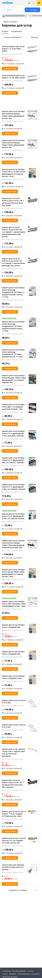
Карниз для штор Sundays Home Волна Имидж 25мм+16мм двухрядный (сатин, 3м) (13, 114)
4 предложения (10, 191)
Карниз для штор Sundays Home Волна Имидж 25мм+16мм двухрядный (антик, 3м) (13, 143)
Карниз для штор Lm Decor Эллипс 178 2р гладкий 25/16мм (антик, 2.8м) (14, 813)
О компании (6, 971)
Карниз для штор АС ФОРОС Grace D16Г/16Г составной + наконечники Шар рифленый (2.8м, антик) (13, 232)
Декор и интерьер (10, 22)
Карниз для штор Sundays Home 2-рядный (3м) (13, 626)
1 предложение (10, 312)
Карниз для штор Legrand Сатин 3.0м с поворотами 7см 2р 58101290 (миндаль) (13, 752)
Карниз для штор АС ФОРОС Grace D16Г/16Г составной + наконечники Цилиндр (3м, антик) (13, 262)
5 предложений (10, 220)
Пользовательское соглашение (29, 974)
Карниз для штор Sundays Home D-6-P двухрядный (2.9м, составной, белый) (13, 516)
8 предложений (10, 68)
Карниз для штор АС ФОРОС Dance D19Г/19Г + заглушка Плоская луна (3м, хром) (13, 201)
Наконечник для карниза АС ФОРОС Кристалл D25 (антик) (13, 867)
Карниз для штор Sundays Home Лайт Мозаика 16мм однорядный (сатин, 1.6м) (14, 603)
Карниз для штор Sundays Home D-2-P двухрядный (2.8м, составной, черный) (13, 486)
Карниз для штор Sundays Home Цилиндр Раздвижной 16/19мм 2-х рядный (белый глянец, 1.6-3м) (13, 292)
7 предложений (10, 93)
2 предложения (10, 133)
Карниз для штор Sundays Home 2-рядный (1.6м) (13, 677)
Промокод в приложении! (15, 16)
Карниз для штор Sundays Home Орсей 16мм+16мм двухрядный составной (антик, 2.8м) (13, 573)
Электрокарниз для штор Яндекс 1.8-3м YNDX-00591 (13, 76)
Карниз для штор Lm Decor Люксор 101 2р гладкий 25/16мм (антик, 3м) (14, 840)
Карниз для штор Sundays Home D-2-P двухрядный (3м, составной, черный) (13, 460)
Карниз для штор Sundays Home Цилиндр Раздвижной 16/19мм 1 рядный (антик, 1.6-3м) (13, 353)
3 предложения (10, 281)
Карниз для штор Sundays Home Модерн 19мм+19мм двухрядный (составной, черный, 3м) (14, 378)
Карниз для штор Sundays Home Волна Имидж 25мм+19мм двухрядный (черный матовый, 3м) (13, 544)
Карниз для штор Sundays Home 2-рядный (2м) (13, 652)
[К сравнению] (39, 46)
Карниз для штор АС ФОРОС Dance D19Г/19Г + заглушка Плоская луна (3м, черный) (13, 783)
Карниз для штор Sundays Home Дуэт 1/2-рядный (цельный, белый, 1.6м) (13, 406)
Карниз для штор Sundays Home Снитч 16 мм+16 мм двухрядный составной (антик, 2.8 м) (13, 172)
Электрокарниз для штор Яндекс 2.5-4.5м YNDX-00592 (13, 48)
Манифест (12, 974)
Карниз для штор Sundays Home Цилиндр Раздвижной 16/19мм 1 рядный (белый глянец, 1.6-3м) (13, 326)
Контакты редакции (19, 971)
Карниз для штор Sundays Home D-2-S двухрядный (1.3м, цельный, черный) (13, 433)
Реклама (30, 971)
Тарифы (5, 974)
